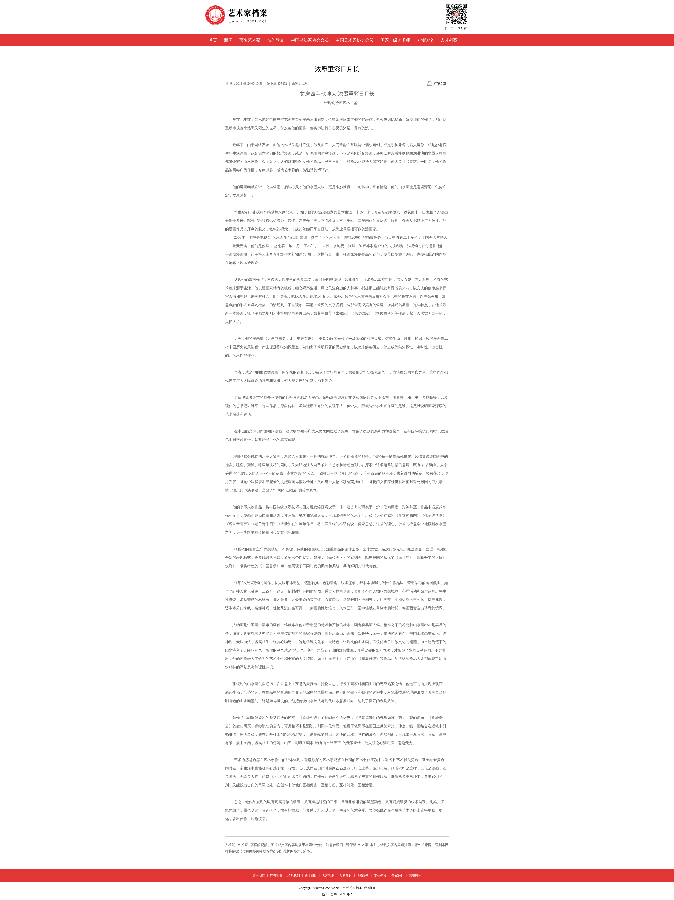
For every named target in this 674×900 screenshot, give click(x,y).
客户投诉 (345, 875)
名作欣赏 (275, 40)
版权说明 (363, 875)
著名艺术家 (249, 40)
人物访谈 (425, 40)
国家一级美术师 (395, 40)
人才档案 (448, 40)
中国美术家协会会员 (355, 40)
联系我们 (293, 875)
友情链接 (380, 875)
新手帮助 (311, 875)
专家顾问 (397, 875)
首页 (213, 40)
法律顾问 (415, 875)
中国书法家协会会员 (310, 40)
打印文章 (440, 84)
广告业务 (276, 875)
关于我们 (258, 875)
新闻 (228, 40)
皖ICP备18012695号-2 (337, 894)
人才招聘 (328, 875)
